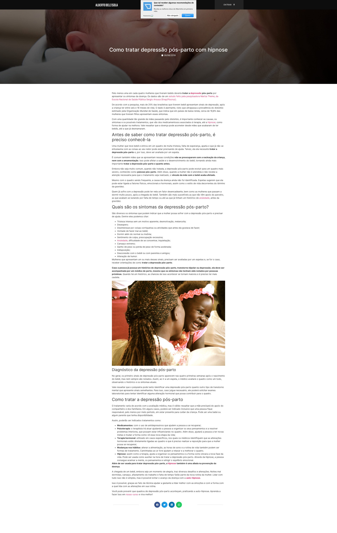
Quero (187, 15)
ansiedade (204, 198)
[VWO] (153, 16)
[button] (157, 505)
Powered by (147, 16)
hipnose (211, 122)
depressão (195, 93)
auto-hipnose (193, 478)
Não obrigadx (172, 15)
